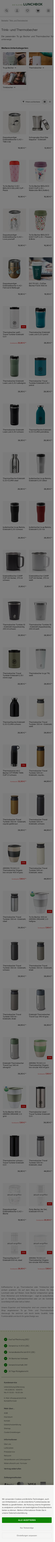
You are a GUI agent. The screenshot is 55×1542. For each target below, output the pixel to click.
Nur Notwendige (27, 1528)
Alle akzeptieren (27, 1520)
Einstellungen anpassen (27, 1535)
